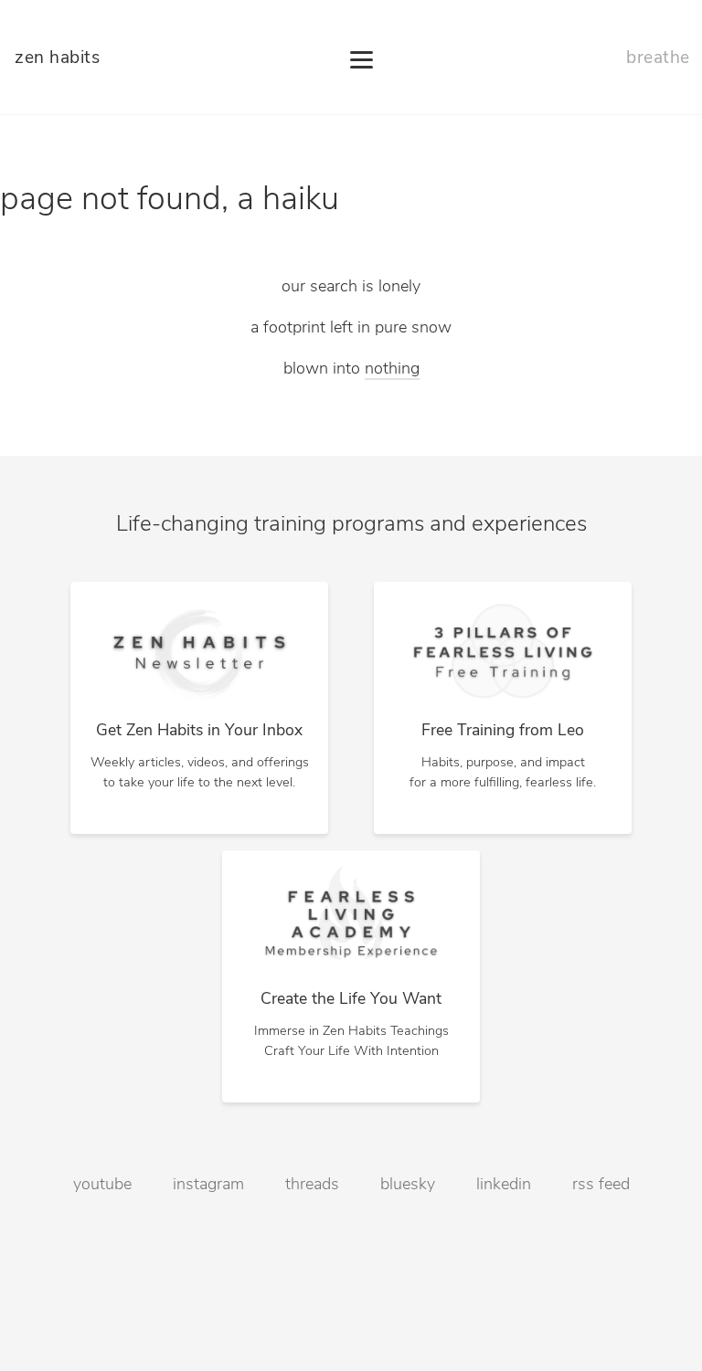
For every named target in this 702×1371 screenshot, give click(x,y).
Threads (312, 1185)
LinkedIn (503, 1185)
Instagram (208, 1185)
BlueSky (407, 1185)
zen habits (57, 59)
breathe (658, 59)
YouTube (102, 1185)
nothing (392, 370)
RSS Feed (601, 1185)
